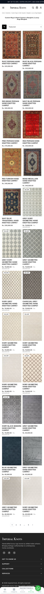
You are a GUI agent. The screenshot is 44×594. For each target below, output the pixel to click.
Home (3, 12)
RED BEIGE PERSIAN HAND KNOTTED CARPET (10, 103)
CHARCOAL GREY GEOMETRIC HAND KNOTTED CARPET (30, 304)
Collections (8, 12)
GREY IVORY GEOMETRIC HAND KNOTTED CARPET (30, 221)
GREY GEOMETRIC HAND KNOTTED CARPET (30, 262)
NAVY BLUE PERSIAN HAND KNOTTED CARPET (31, 103)
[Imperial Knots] (22, 539)
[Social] (4, 553)
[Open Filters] (4, 27)
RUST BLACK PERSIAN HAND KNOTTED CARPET (32, 64)
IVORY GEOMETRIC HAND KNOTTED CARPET (9, 345)
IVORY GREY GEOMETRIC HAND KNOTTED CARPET (9, 304)
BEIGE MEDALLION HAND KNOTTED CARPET (30, 181)
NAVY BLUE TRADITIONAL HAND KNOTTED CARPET (10, 221)
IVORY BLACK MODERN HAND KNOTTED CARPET (11, 428)
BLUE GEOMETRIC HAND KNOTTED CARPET (9, 470)
